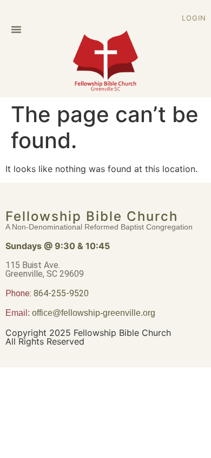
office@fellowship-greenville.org (93, 312)
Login (194, 18)
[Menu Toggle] (16, 29)
